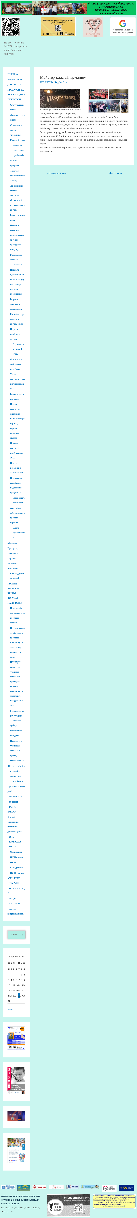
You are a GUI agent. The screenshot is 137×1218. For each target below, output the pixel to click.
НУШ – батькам (17, 873)
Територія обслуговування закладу (17, 175)
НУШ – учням (16, 857)
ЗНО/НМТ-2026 (14, 796)
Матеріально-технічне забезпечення (16, 259)
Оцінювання (16, 851)
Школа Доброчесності (19, 532)
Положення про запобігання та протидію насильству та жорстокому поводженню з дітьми (17, 642)
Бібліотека (12, 543)
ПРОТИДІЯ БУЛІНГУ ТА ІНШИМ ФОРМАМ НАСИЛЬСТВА (14, 593)
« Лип (10, 1009)
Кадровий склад (17, 140)
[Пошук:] (16, 934)
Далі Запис (115, 173)
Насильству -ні (17, 760)
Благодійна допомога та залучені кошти (17, 776)
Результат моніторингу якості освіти (16, 304)
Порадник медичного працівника (12, 563)
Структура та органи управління (16, 130)
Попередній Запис (56, 173)
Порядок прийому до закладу (15, 334)
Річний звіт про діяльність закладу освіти (17, 319)
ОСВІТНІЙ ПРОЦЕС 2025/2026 (12, 807)
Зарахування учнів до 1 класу (18, 349)
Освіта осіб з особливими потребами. (16, 364)
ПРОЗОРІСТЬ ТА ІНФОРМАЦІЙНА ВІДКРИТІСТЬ (16, 94)
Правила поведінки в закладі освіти (16, 468)
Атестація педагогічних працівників (19, 150)
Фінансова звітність (16, 766)
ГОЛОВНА (12, 74)
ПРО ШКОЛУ (46, 82)
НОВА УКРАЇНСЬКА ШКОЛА (14, 842)
